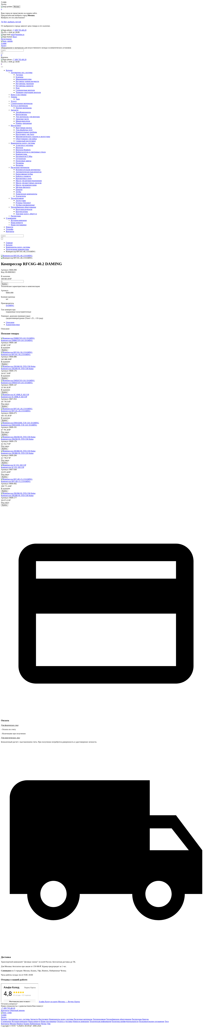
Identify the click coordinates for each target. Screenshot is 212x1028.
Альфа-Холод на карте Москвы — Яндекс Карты (59, 1002)
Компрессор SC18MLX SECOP (14, 397)
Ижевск (20, 1024)
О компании (11, 218)
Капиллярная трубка (24, 174)
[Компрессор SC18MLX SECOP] (15, 395)
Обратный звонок (17, 1010)
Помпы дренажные (24, 123)
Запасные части (22, 119)
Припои (19, 189)
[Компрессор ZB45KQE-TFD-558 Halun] (18, 437)
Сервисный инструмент (26, 141)
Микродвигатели (23, 121)
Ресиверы (20, 163)
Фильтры (19, 165)
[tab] (10, 322)
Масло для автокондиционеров (29, 181)
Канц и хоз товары (18, 95)
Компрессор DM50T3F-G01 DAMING (17, 383)
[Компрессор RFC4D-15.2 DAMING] (17, 479)
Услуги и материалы (19, 106)
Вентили (19, 148)
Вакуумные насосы (24, 128)
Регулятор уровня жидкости (27, 81)
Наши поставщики (18, 225)
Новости (9, 227)
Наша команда (17, 223)
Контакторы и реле (24, 178)
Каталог (9, 70)
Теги (167, 1021)
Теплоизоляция (17, 198)
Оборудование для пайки (26, 139)
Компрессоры (21, 154)
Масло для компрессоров (26, 185)
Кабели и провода (23, 176)
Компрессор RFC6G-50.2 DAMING (16, 354)
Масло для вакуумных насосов (28, 183)
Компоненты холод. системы (23, 143)
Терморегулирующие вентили (28, 92)
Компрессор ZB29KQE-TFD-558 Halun (17, 495)
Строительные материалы (22, 103)
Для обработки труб (24, 130)
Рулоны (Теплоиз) (23, 203)
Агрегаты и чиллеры (24, 145)
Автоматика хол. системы (21, 72)
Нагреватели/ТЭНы (24, 156)
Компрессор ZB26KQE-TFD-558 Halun (17, 369)
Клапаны (19, 77)
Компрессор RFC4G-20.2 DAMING (16, 411)
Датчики (19, 75)
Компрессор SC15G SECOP (12, 467)
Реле (18, 88)
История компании (19, 220)
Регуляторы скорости (24, 86)
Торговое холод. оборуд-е (26, 214)
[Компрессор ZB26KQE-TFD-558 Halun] (18, 366)
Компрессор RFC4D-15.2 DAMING (16, 481)
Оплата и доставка (65, 1021)
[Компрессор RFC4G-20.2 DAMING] (17, 409)
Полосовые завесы (23, 161)
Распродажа (16, 216)
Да (2, 22)
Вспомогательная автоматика (28, 170)
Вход (15, 37)
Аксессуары (21, 200)
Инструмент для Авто (25, 134)
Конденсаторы (22, 212)
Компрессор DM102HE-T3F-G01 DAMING (19, 425)
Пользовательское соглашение (151, 1021)
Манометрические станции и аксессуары (33, 136)
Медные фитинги (23, 187)
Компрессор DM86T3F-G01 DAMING (17, 340)
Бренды (145, 1019)
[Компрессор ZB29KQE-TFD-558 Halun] (18, 493)
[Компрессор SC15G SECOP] (13, 465)
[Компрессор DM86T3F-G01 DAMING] (18, 338)
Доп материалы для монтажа (28, 117)
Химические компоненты (26, 194)
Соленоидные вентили (25, 90)
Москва (16, 7)
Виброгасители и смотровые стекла (31, 152)
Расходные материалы (20, 167)
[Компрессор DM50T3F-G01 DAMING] (18, 380)
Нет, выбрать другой (12, 22)
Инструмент (16, 125)
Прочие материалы (24, 108)
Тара (18, 99)
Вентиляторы (21, 114)
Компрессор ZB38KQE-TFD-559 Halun (17, 453)
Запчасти (14, 110)
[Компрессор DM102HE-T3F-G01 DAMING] (20, 423)
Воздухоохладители (24, 209)
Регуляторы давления (25, 84)
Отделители (21, 159)
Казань (26, 1024)
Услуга (13, 101)
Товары (14, 97)
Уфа (48, 1024)
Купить (4, 284)
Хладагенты (21, 196)
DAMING (10, 305)
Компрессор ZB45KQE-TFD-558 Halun (17, 439)
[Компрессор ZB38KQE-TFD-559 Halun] (18, 451)
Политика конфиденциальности (125, 1021)
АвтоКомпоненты (23, 112)
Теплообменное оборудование (23, 207)
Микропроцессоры (24, 79)
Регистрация (6, 39)
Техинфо (9, 229)
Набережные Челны (38, 1024)
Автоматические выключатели (28, 172)
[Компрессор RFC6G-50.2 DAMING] (17, 352)
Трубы (18, 192)
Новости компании (81, 1021)
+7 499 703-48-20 (19, 30)
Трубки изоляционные (25, 205)
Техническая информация (100, 1021)
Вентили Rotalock (23, 150)
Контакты (10, 231)
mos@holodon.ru (17, 34)
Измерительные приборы (26, 132)
